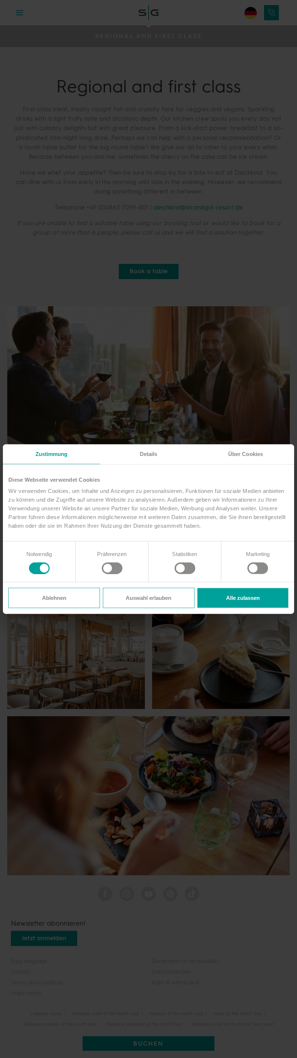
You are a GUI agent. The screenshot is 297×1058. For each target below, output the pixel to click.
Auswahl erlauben (148, 598)
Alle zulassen (243, 598)
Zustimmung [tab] (51, 454)
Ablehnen (54, 598)
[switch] (108, 567)
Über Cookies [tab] (245, 454)
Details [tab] (149, 454)
